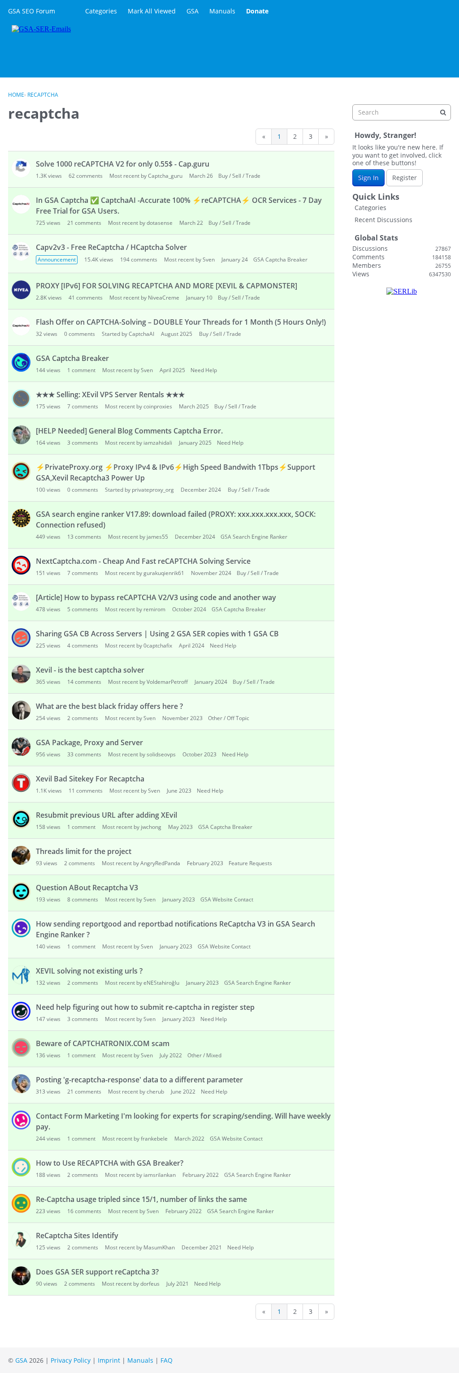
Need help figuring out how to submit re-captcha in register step (145, 1007)
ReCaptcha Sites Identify (77, 1235)
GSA (192, 11)
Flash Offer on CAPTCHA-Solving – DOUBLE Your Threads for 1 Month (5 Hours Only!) (181, 322)
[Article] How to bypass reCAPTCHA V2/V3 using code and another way (156, 597)
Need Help (204, 370)
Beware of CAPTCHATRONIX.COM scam (102, 1043)
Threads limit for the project (83, 851)
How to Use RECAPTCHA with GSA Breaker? (109, 1163)
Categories (101, 11)
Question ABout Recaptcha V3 (87, 887)
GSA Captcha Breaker (280, 259)
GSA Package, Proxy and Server (89, 742)
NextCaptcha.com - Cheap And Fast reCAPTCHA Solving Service (143, 561)
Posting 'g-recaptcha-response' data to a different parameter (139, 1080)
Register (404, 177)
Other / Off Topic (228, 718)
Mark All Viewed (152, 11)
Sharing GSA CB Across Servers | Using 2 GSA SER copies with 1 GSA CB (157, 634)
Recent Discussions (383, 219)
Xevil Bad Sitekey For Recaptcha (90, 779)
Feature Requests (250, 863)
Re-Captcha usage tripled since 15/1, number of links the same (141, 1199)
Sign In (368, 177)
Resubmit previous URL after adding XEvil (106, 815)
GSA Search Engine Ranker (254, 537)
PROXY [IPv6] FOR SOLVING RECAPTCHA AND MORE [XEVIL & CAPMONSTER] (166, 286)
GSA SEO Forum (31, 11)
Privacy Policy (71, 1360)
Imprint (109, 1360)
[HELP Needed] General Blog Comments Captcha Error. (129, 431)
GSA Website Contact (226, 899)
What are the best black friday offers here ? (109, 706)
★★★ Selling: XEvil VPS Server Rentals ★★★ (110, 394)
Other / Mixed (204, 1055)
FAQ (166, 1360)
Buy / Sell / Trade (239, 176)
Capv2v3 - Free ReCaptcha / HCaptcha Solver (111, 247)
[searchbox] (401, 112)
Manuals (222, 11)
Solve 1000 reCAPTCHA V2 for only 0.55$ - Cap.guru (122, 164)
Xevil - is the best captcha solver (90, 670)
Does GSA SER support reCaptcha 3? (97, 1272)
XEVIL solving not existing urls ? (89, 971)
